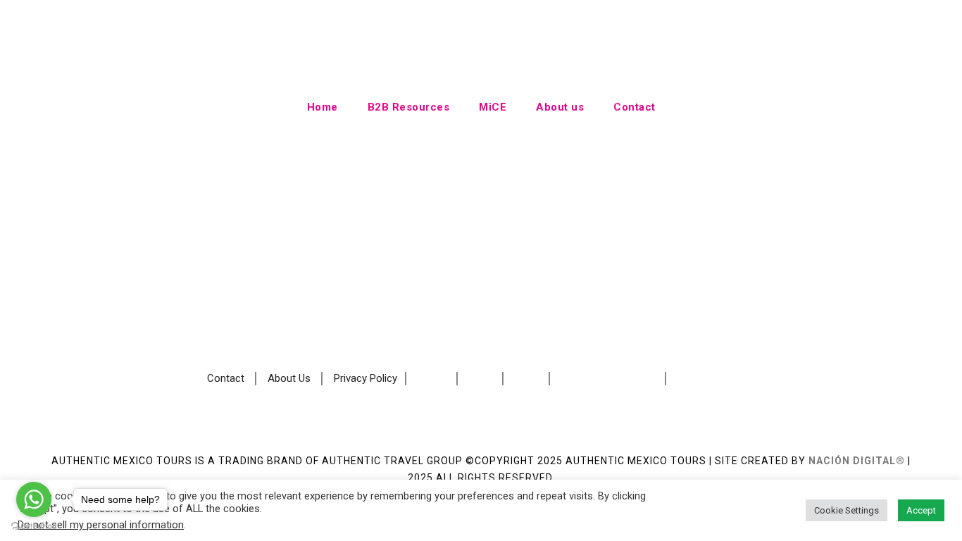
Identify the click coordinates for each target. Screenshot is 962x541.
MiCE (492, 107)
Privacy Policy (365, 378)
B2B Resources (409, 107)
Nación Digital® (856, 460)
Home (322, 107)
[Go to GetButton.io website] (33, 526)
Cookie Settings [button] (846, 510)
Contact (634, 107)
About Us (289, 378)
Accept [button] (921, 510)
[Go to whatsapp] (33, 499)
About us (560, 107)
